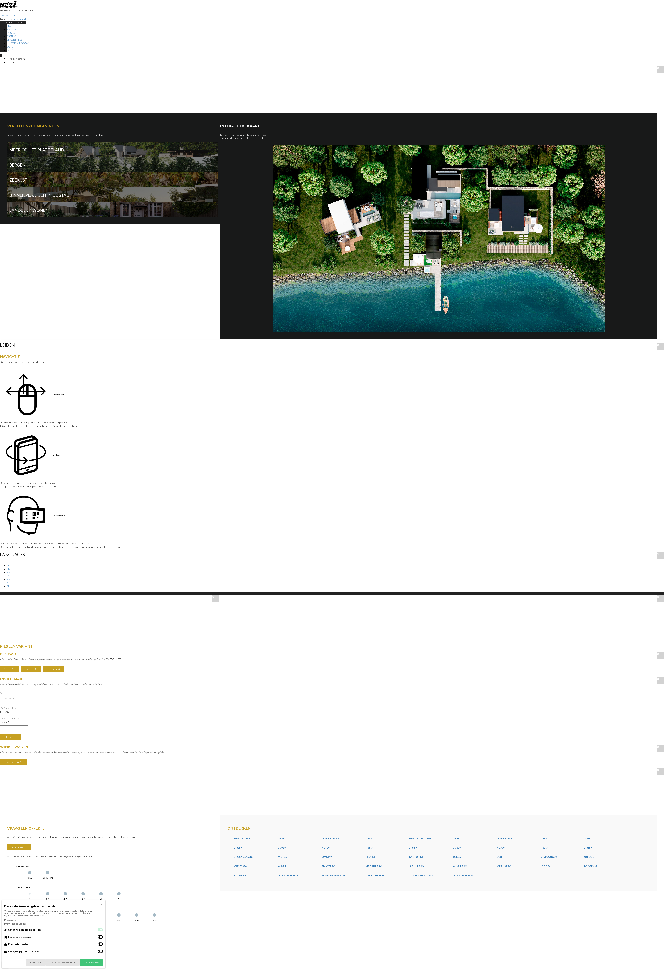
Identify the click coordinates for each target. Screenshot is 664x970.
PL (8, 586)
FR (8, 572)
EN (8, 568)
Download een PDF (14, 762)
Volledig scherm (17, 58)
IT (8, 565)
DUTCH (11, 46)
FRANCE (11, 29)
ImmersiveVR (20, 18)
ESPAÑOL (12, 36)
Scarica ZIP (9, 669)
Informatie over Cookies (15, 923)
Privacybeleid (10, 919)
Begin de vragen (19, 847)
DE (8, 575)
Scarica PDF (31, 669)
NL (8, 582)
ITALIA (10, 25)
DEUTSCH (12, 32)
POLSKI (11, 50)
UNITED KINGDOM (18, 43)
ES (8, 579)
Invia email (54, 669)
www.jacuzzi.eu (8, 15)
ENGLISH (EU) (14, 39)
